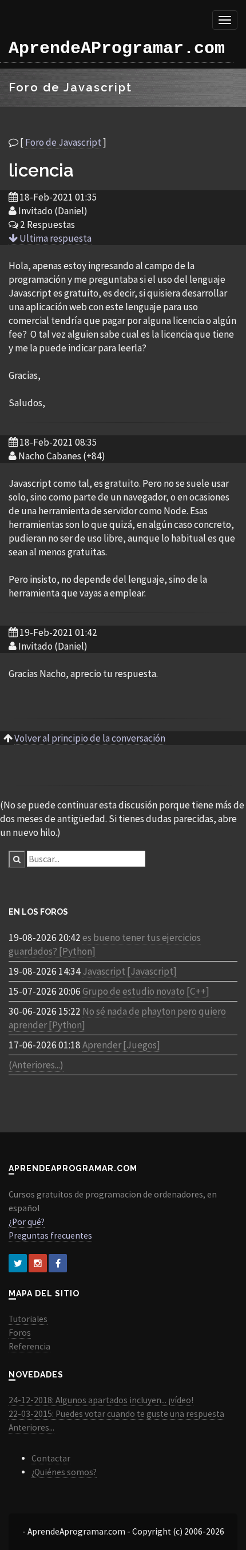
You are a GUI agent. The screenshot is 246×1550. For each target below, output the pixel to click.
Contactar (50, 1458)
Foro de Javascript (63, 142)
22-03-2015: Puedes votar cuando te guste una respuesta (116, 1413)
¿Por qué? (27, 1221)
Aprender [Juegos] (121, 1045)
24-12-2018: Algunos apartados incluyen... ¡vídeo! (101, 1400)
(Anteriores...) (36, 1065)
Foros (20, 1332)
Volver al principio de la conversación (89, 738)
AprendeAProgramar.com (117, 48)
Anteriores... (31, 1427)
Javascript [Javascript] (129, 971)
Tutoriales (28, 1318)
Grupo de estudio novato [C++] (145, 991)
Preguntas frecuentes (50, 1235)
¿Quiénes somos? (64, 1472)
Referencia (29, 1346)
